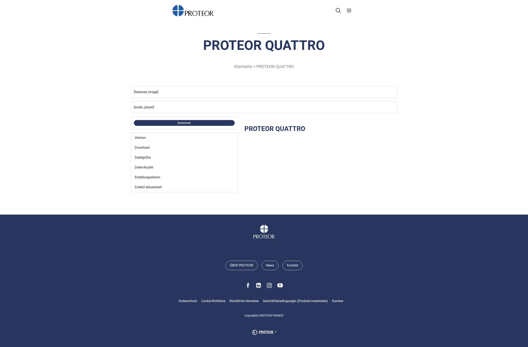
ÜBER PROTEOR (241, 265)
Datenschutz (188, 301)
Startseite (243, 66)
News (270, 265)
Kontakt (292, 265)
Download (184, 123)
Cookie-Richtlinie (213, 301)
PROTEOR (266, 332)
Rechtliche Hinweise (244, 301)
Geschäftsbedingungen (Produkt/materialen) (295, 301)
